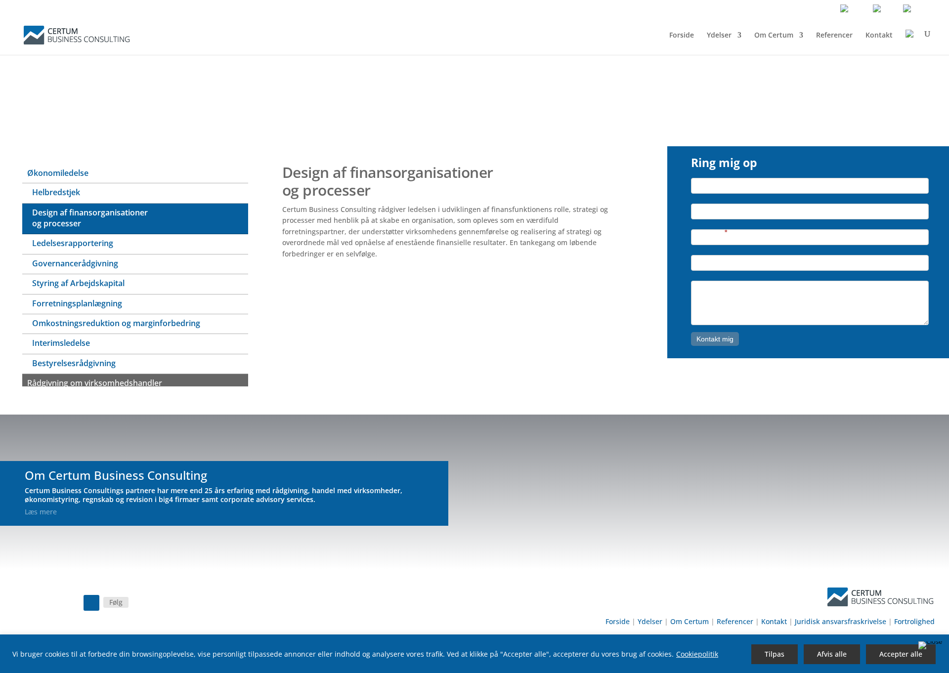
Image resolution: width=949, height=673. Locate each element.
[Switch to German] (918, 10)
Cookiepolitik (697, 654)
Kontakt (879, 35)
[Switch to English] (854, 10)
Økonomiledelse (57, 173)
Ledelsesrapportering (72, 243)
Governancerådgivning (75, 263)
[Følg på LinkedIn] (91, 603)
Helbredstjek (56, 192)
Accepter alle (900, 654)
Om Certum (773, 35)
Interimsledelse (61, 342)
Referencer (834, 35)
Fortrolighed (914, 621)
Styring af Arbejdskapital (78, 283)
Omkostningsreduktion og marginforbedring (116, 323)
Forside (681, 35)
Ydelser (719, 35)
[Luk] (930, 645)
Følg (116, 602)
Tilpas (774, 654)
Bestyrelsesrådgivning (74, 363)
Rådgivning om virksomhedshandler (94, 383)
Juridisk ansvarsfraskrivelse (840, 621)
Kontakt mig (714, 339)
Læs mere (41, 511)
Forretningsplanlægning (77, 303)
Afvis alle (832, 654)
